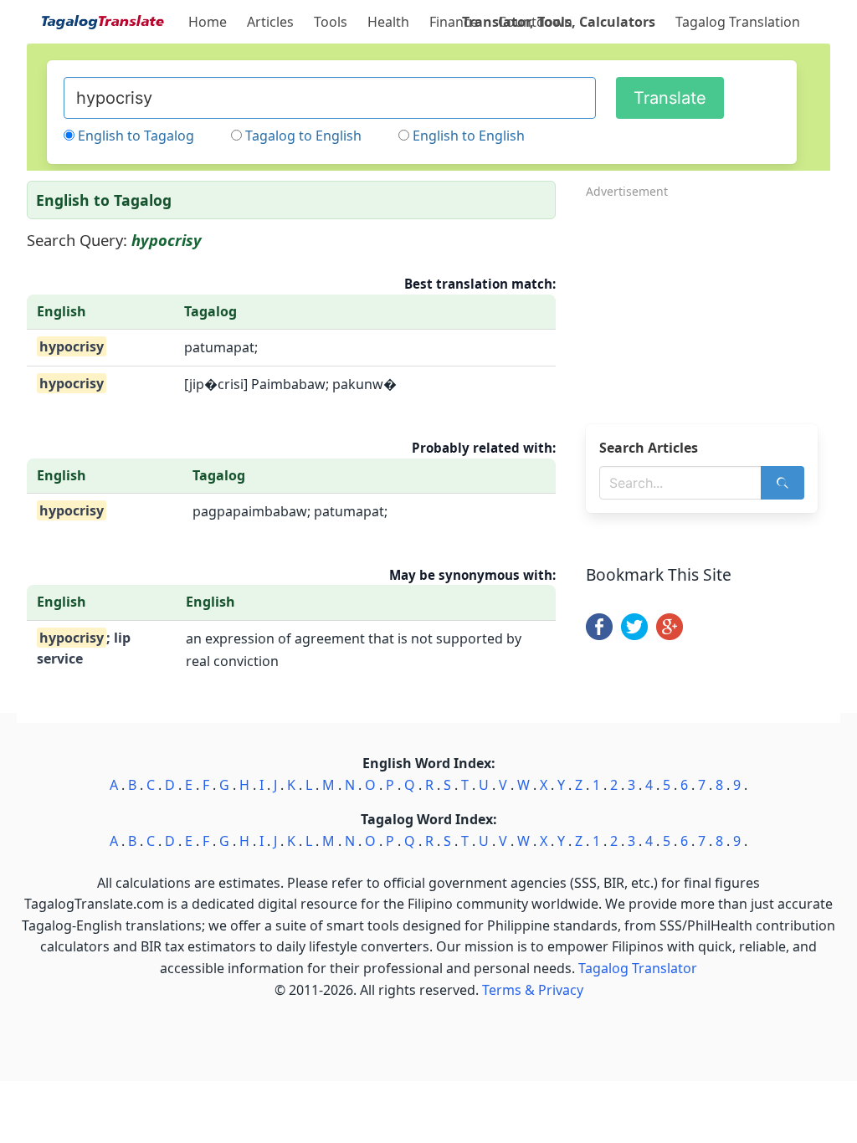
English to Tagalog (136, 135)
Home (207, 22)
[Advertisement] (708, 306)
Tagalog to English (303, 135)
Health (388, 22)
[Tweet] (634, 635)
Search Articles (648, 447)
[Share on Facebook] (599, 635)
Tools (330, 22)
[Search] (782, 483)
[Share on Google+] (669, 635)
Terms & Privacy (532, 990)
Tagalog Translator (637, 968)
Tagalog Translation (737, 22)
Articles (270, 22)
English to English (469, 135)
